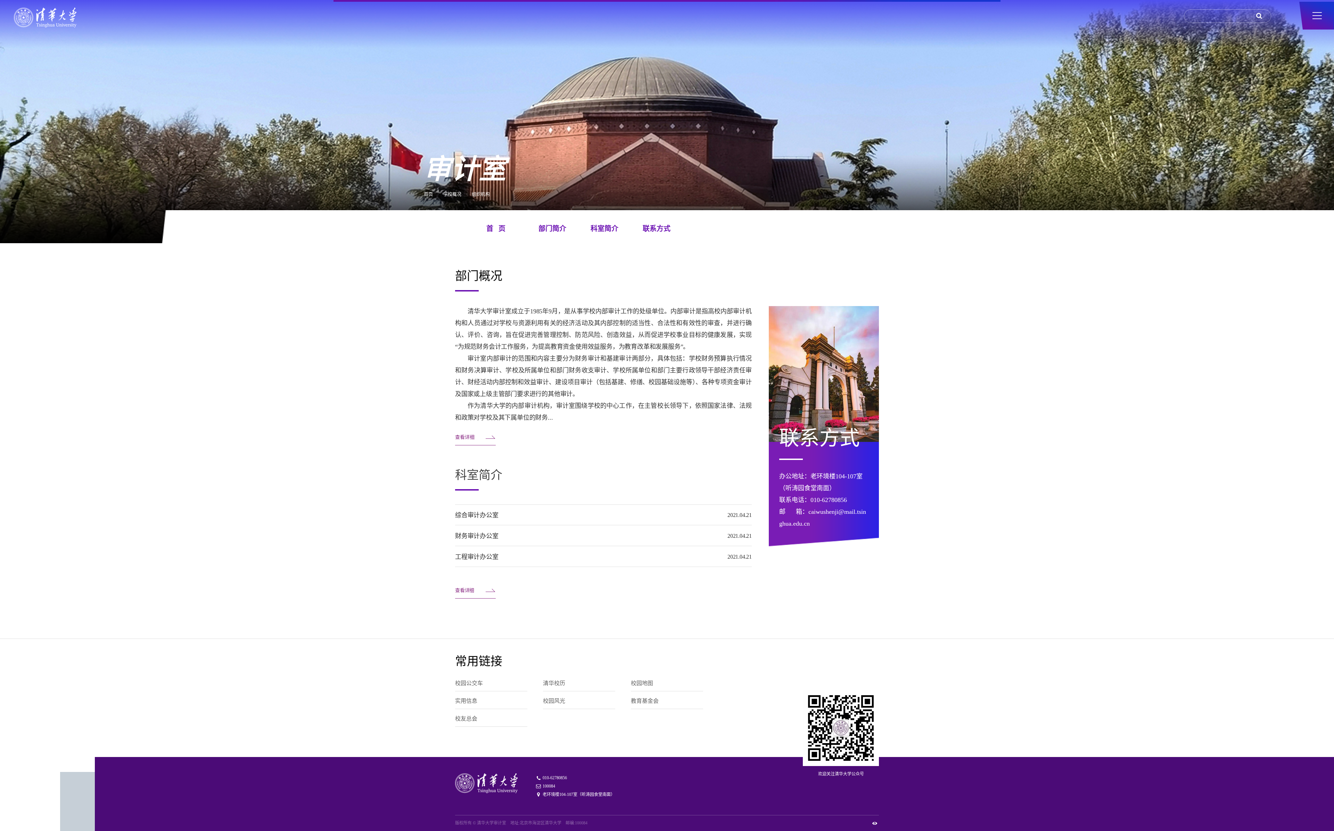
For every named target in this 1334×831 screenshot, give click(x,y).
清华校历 (554, 683)
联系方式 (656, 228)
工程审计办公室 (477, 556)
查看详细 (465, 437)
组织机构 (481, 193)
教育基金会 (645, 701)
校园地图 (642, 683)
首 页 (495, 228)
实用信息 (466, 701)
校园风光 (554, 701)
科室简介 (604, 228)
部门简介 (552, 228)
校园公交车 (469, 683)
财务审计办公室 (477, 536)
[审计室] (45, 17)
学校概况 (452, 193)
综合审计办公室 (477, 515)
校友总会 (466, 719)
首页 (428, 193)
